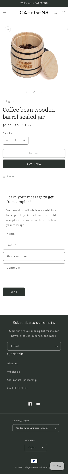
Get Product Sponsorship (22, 380)
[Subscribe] (57, 346)
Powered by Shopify (43, 467)
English (32, 447)
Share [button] (10, 176)
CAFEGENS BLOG (17, 388)
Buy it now (34, 163)
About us (12, 363)
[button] (5, 13)
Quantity (7, 133)
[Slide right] (42, 92)
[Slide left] (26, 92)
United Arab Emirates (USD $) (32, 428)
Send (14, 291)
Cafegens (28, 467)
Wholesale (13, 371)
